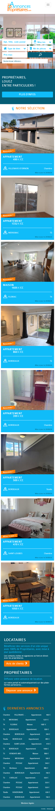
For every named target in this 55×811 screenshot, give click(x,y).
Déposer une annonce (19, 690)
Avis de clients (15, 663)
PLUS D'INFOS (27, 94)
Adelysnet (50, 809)
